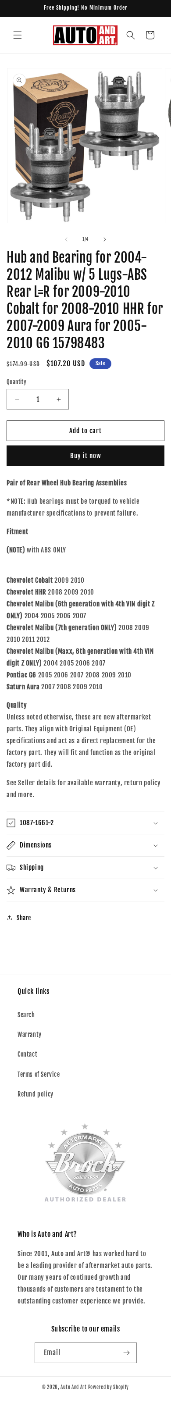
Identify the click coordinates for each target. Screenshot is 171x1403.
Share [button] (24, 918)
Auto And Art (73, 1387)
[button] (17, 35)
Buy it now (85, 456)
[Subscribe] (126, 1352)
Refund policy (35, 1094)
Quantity (16, 381)
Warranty (30, 1034)
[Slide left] (66, 239)
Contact (27, 1054)
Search (26, 1014)
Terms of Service (39, 1074)
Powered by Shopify (108, 1387)
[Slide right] (104, 239)
